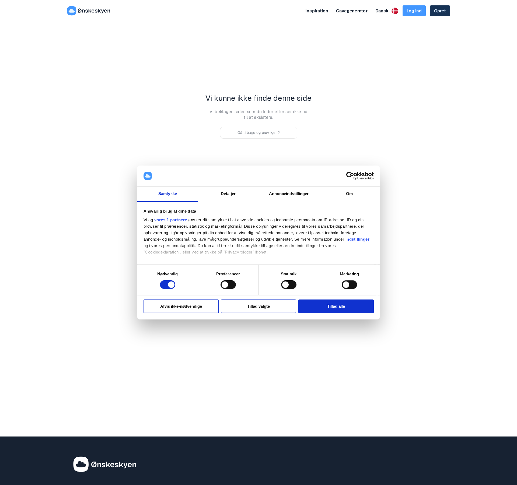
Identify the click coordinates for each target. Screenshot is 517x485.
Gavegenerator (352, 11)
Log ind (414, 11)
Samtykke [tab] (167, 193)
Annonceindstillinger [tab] (289, 193)
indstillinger (357, 239)
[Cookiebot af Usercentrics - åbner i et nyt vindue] (350, 176)
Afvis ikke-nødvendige (181, 306)
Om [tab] (349, 193)
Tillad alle (336, 306)
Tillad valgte (258, 306)
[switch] (228, 284)
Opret (440, 11)
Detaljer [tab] (228, 193)
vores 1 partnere (170, 219)
